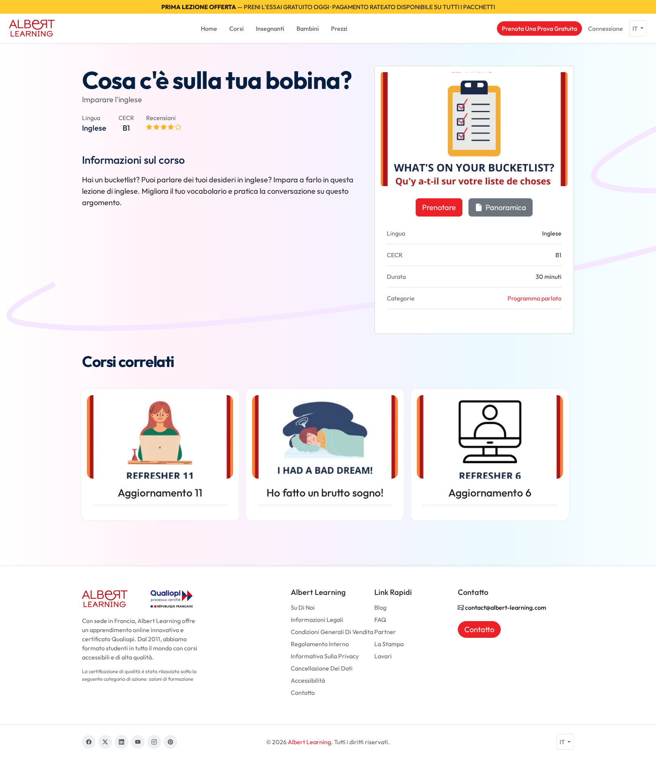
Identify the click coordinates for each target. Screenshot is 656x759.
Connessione (605, 28)
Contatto (303, 692)
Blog (380, 607)
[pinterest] (170, 742)
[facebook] (89, 742)
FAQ (380, 619)
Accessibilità (308, 680)
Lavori (383, 656)
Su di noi (303, 607)
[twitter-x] (105, 742)
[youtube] (138, 742)
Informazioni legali (317, 619)
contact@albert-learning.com (505, 607)
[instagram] (154, 742)
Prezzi (339, 28)
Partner (385, 632)
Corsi (236, 28)
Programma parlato (534, 298)
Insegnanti (270, 28)
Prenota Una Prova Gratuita (539, 28)
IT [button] (635, 28)
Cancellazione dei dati (322, 668)
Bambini (307, 28)
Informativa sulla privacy (325, 656)
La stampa (389, 644)
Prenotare (439, 207)
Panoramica (505, 207)
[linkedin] (121, 742)
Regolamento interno (320, 644)
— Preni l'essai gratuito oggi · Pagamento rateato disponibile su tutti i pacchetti (328, 7)
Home (209, 28)
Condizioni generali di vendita (332, 632)
